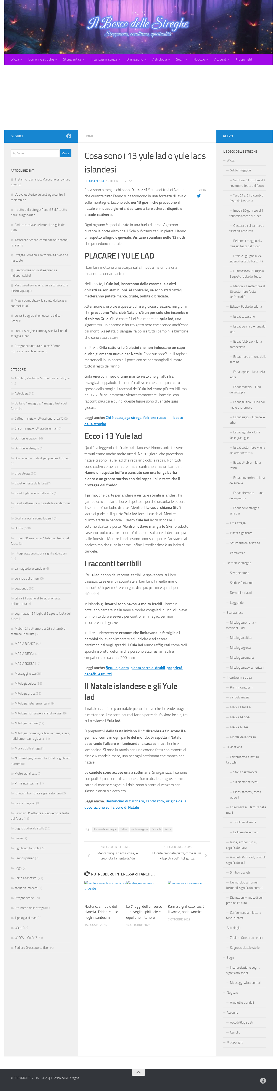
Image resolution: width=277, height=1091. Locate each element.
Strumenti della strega (30, 908)
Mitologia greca (25, 693)
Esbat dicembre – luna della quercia (246, 495)
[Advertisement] (138, 97)
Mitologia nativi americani (32, 703)
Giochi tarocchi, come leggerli (34, 518)
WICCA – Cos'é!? (26, 938)
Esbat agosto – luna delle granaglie (244, 435)
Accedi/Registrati (241, 1022)
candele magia (239, 697)
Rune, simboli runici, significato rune (241, 845)
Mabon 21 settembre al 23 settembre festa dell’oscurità (247, 291)
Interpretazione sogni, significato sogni (41, 553)
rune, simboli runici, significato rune (38, 793)
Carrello (235, 1032)
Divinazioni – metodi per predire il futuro (42, 458)
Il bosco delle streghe (104, 829)
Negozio (199, 59)
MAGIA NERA (24, 654)
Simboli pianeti (24, 858)
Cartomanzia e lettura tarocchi (242, 759)
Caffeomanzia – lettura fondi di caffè (39, 418)
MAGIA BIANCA (25, 644)
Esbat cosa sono (244, 316)
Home (89, 136)
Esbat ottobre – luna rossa (245, 465)
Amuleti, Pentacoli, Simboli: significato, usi (42, 378)
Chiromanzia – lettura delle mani (36, 428)
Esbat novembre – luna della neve (247, 480)
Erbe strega (238, 523)
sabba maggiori (139, 829)
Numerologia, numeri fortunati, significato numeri (244, 885)
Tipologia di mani (26, 918)
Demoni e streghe (41, 59)
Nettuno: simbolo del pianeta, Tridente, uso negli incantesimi (101, 912)
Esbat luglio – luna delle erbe (34, 493)
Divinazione (135, 59)
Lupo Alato (96, 181)
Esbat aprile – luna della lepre (247, 374)
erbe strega (22, 473)
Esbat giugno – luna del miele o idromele (247, 404)
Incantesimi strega (104, 59)
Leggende (21, 588)
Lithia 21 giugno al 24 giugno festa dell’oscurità (246, 258)
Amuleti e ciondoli (242, 1003)
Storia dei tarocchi (245, 772)
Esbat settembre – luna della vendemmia (42, 503)
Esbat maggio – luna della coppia (245, 389)
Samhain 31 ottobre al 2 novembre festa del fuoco (247, 183)
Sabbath (156, 829)
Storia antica (72, 59)
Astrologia (159, 59)
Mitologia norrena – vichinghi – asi (38, 713)
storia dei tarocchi (26, 888)
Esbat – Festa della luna (31, 483)
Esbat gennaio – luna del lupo (247, 329)
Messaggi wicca (25, 674)
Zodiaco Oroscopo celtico (31, 948)
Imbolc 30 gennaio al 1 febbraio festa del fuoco (246, 213)
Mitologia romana (26, 723)
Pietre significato (26, 773)
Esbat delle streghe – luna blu (245, 510)
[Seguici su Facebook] (68, 136)
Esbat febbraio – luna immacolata (245, 344)
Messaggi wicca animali (245, 983)
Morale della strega (27, 748)
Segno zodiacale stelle (29, 828)
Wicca (15, 59)
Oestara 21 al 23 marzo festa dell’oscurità (246, 228)
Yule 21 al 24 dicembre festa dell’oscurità (246, 198)
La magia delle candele (30, 568)
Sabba (124, 829)
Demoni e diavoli (26, 438)
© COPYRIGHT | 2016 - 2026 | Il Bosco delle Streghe (45, 1078)
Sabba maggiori (25, 803)
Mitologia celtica (25, 683)
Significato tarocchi (27, 848)
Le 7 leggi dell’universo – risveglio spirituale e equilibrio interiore (144, 912)
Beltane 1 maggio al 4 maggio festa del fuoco (245, 243)
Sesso (19, 838)
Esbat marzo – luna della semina (247, 359)
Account (220, 59)
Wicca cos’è (237, 553)
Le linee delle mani (27, 578)
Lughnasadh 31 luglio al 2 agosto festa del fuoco (246, 273)
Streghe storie (24, 898)
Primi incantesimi (26, 783)
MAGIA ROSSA (24, 664)
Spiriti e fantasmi (26, 878)
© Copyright (243, 59)
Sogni (180, 59)
